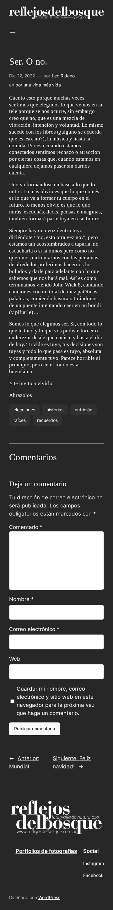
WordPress (49, 897)
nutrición (83, 409)
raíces (19, 420)
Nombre (21, 599)
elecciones (24, 409)
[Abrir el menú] (13, 31)
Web (14, 659)
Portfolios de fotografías (46, 851)
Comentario (26, 527)
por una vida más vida (38, 84)
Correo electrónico (34, 629)
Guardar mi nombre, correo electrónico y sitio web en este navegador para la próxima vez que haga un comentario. (55, 701)
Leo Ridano (63, 75)
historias (54, 409)
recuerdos (47, 420)
